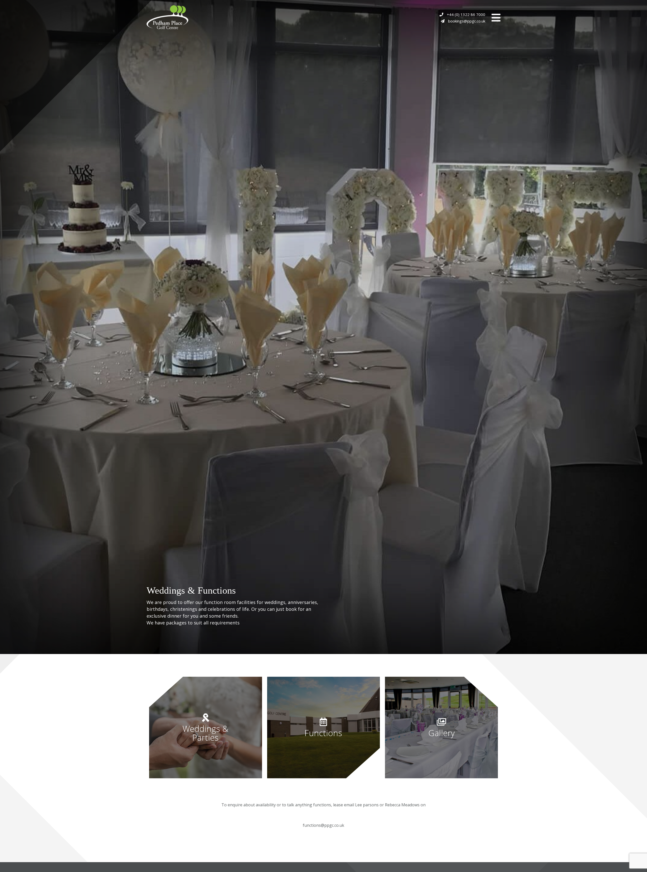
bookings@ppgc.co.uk (466, 20)
